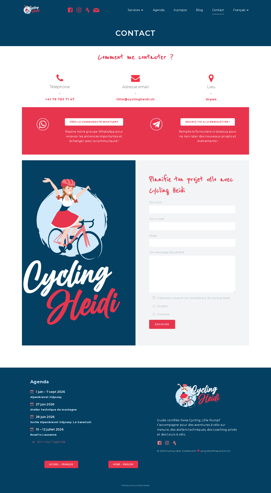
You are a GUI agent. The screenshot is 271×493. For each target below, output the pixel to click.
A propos (180, 10)
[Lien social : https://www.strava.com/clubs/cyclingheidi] (89, 10)
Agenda (158, 10)
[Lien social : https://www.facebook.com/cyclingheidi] (71, 10)
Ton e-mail (156, 219)
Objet (153, 235)
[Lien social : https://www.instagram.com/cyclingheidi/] (80, 10)
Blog (199, 10)
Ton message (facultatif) (166, 252)
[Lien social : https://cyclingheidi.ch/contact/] (97, 10)
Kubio (227, 450)
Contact (218, 10)
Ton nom (155, 202)
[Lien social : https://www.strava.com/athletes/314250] (176, 443)
